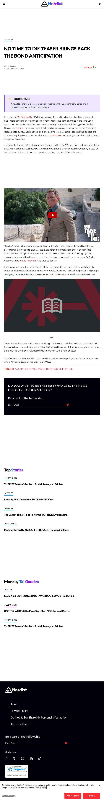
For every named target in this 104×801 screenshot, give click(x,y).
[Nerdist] (52, 4)
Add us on (87, 67)
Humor (8, 508)
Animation (10, 523)
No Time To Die (63, 369)
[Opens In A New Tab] (17, 769)
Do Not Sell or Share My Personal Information (39, 717)
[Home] (16, 692)
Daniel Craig (28, 369)
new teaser (55, 135)
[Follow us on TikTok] (39, 759)
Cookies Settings (8, 796)
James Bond (45, 369)
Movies (8, 39)
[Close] (100, 785)
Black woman (28, 260)
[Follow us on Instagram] (22, 759)
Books (8, 589)
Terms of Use (19, 724)
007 (17, 369)
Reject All (91, 796)
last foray (16, 128)
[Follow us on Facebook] (6, 759)
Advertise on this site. (16, 775)
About (14, 704)
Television (10, 478)
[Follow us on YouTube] (31, 759)
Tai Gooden (11, 66)
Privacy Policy (19, 710)
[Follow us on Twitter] (14, 759)
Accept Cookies (73, 796)
